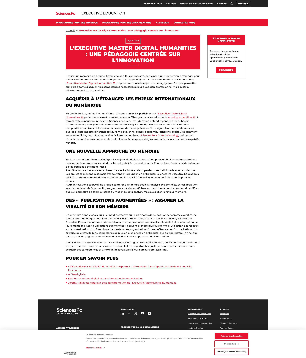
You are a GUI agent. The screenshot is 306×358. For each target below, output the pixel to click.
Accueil (70, 30)
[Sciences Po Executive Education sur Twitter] (135, 313)
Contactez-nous (184, 22)
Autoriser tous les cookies (232, 336)
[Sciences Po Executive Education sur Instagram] (149, 313)
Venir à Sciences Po (229, 323)
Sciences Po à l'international (157, 135)
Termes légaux (226, 328)
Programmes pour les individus (77, 22)
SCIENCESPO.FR (151, 4)
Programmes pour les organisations (126, 22)
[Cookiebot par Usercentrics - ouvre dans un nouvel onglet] (70, 353)
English (243, 3)
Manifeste (224, 314)
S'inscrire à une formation (199, 314)
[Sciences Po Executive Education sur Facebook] (129, 313)
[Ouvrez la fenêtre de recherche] (231, 3)
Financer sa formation (198, 318)
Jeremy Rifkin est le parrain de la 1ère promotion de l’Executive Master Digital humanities (122, 282)
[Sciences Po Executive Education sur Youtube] (142, 313)
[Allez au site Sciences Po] (65, 14)
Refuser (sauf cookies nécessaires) (231, 352)
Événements (226, 318)
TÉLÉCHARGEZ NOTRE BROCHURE (196, 4)
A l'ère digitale (76, 274)
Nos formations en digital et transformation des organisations (105, 278)
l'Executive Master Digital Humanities (89, 83)
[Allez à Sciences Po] (77, 311)
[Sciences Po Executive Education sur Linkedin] (122, 313)
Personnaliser (230, 344)
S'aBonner (226, 70)
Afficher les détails (94, 348)
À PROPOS (221, 4)
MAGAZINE (171, 4)
